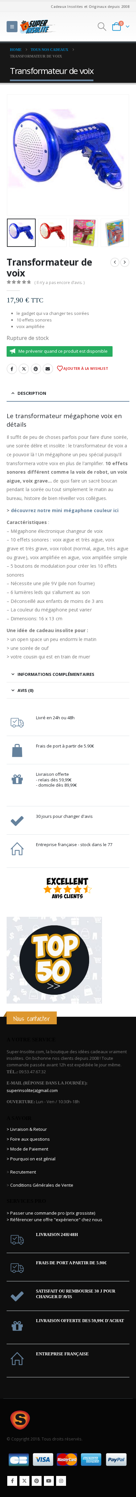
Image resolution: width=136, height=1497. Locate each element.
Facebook (12, 369)
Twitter (23, 369)
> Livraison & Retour (27, 1129)
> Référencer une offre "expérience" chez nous (54, 1220)
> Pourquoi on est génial (31, 1159)
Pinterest (36, 369)
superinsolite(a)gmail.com (32, 1090)
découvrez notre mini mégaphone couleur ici (65, 510)
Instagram (61, 1481)
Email (48, 369)
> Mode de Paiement (27, 1149)
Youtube (49, 1481)
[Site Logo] (38, 26)
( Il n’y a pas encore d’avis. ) (59, 282)
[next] (124, 262)
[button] (12, 26)
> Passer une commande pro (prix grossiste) (51, 1213)
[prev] (114, 262)
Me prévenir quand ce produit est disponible (63, 351)
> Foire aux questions (28, 1139)
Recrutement (23, 1172)
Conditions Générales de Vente (41, 1185)
